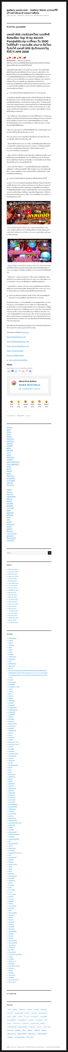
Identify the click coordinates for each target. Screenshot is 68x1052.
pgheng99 (10, 513)
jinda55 (9, 432)
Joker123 (34, 1013)
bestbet (10, 680)
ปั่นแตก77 (11, 899)
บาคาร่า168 (10, 508)
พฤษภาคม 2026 (13, 576)
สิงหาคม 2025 (12, 597)
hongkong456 (13, 710)
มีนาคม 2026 (12, 581)
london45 (11, 737)
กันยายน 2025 (12, 595)
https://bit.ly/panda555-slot (16, 337)
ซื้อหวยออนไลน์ (11, 538)
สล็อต (15, 130)
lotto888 (11, 749)
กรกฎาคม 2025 (13, 599)
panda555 (28, 415)
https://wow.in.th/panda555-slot (18, 346)
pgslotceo (11, 790)
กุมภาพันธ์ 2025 (13, 611)
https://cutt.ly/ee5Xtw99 (15, 351)
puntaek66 (12, 800)
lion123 (10, 733)
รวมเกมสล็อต (12, 906)
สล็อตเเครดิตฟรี (42, 1034)
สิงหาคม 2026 (12, 569)
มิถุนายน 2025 (12, 601)
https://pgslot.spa (13, 464)
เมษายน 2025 (12, 606)
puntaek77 (11, 802)
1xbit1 (10, 650)
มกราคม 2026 (12, 585)
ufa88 (10, 867)
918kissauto (12, 657)
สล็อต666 (11, 922)
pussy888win (12, 807)
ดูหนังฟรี (9, 501)
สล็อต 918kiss (12, 913)
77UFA (10, 652)
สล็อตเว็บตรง (10, 439)
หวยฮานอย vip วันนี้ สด (15, 954)
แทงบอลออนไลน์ (13, 980)
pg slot (9, 469)
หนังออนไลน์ (10, 524)
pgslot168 (11, 784)
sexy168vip (39, 1020)
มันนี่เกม (10, 903)
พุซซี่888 (11, 901)
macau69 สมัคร (13, 754)
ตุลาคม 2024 (12, 620)
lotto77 (10, 747)
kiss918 (9, 471)
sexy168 (11, 830)
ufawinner (11, 880)
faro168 (36, 1009)
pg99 (10, 772)
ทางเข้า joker (11, 480)
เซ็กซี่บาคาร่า (12, 961)
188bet (10, 643)
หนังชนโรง (10, 494)
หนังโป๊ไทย (10, 459)
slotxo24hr (12, 848)
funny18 (11, 703)
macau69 (11, 751)
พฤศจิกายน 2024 (13, 618)
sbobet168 (11, 825)
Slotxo (9, 1023)
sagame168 (12, 818)
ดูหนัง (8, 519)
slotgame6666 (13, 844)
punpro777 (10, 536)
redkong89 (12, 809)
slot (9, 841)
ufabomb (11, 873)
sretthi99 (11, 850)
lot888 (10, 740)
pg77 (10, 770)
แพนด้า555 (25, 332)
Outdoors (11, 760)
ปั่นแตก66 (10, 531)
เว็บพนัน (10, 970)
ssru (9, 855)
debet (10, 694)
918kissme (11, 659)
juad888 (11, 728)
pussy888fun (11, 1020)
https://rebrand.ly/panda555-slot (18, 341)
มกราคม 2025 (12, 613)
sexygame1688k (13, 839)
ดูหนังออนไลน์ (11, 478)
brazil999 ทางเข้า (14, 687)
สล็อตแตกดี (11, 947)
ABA (9, 661)
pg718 (10, 767)
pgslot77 (9, 529)
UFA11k (10, 862)
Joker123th (12, 726)
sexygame (11, 837)
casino (10, 689)
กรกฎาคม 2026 (13, 571)
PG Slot (26, 1016)
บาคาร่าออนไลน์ (11, 533)
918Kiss (10, 654)
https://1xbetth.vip (13, 462)
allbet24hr (11, 666)
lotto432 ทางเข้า (13, 742)
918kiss (9, 489)
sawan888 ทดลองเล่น (15, 823)
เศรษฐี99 (11, 977)
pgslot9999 (12, 788)
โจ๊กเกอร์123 (10, 485)
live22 (9, 517)
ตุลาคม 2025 (12, 592)
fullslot (10, 698)
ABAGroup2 (12, 664)
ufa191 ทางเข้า (12, 864)
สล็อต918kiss (12, 931)
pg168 (9, 429)
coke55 (10, 691)
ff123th (10, 696)
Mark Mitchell (30, 385)
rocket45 (11, 811)
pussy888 (10, 450)
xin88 (10, 883)
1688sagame (12, 638)
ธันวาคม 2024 (12, 615)
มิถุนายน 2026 (12, 574)
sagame (10, 816)
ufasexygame (12, 876)
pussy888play (12, 804)
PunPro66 (11, 795)
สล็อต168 (11, 915)
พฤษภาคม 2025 (13, 604)
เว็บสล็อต (11, 973)
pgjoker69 (11, 777)
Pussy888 (43, 1016)
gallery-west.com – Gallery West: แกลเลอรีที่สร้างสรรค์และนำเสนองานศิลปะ (32, 11)
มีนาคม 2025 (12, 608)
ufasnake (11, 878)
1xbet (10, 647)
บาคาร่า (9, 453)
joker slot (10, 483)
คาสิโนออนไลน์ (12, 1027)
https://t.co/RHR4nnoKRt (15, 355)
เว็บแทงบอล (11, 975)
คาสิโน (42, 1023)
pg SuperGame (13, 765)
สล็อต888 (10, 443)
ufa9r (10, 871)
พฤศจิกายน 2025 (13, 590)
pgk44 (10, 779)
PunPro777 (11, 797)
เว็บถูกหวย (11, 968)
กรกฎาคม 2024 (13, 622)
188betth (11, 645)
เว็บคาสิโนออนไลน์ (13, 966)
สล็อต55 (10, 917)
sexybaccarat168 (13, 834)
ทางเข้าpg (11, 890)
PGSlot (20, 1016)
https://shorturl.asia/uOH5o (18, 360)
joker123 (9, 427)
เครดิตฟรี (11, 959)
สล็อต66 (9, 436)
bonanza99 (12, 682)
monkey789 (12, 756)
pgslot (9, 448)
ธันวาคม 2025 (12, 588)
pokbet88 (11, 793)
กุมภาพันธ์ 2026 (13, 583)
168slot (10, 640)
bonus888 (11, 684)
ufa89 (10, 869)
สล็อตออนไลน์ (12, 940)
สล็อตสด (10, 938)
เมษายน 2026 (12, 578)
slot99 (9, 434)
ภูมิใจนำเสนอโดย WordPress (53, 1047)
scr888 (10, 827)
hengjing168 (12, 707)
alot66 (10, 668)
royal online (12, 814)
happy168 (11, 705)
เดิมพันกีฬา (11, 963)
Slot (46, 1020)
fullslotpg (10, 515)
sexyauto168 (12, 832)
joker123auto (12, 724)
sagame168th (11, 496)
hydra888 (11, 714)
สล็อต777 (11, 924)
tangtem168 (12, 857)
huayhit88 (11, 712)
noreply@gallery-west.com (31, 389)
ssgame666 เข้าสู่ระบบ (15, 853)
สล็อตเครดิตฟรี (12, 265)
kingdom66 (12, 730)
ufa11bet (11, 860)
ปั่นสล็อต (10, 897)
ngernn (10, 758)
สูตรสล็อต (11, 950)
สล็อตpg (10, 933)
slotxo (9, 455)
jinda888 (11, 719)
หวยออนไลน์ (10, 540)
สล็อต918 (11, 929)
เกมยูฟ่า (10, 957)
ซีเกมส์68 (11, 885)
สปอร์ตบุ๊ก (11, 908)
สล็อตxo (10, 936)
